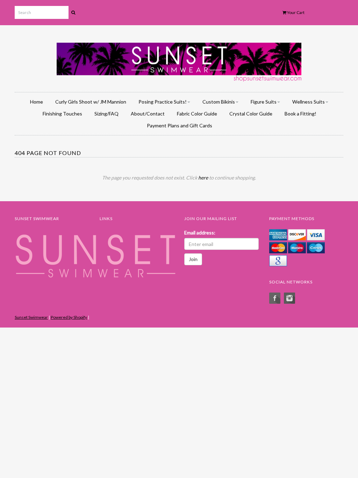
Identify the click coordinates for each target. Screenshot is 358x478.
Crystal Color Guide (250, 114)
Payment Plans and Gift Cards (179, 125)
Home (36, 102)
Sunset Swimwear (31, 317)
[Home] (179, 60)
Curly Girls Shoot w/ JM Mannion (90, 102)
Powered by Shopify (69, 317)
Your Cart (295, 12)
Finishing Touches (62, 114)
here (203, 178)
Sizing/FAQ (106, 114)
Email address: (199, 233)
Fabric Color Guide (197, 114)
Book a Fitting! (300, 114)
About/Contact (148, 114)
